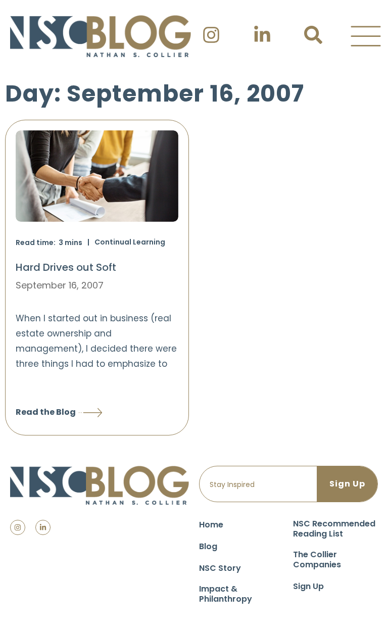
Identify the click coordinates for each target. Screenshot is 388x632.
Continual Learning (129, 242)
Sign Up (308, 586)
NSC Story (220, 568)
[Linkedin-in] (43, 527)
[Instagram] (17, 527)
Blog (208, 546)
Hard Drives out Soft (66, 267)
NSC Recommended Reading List (334, 529)
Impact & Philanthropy (225, 594)
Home (211, 524)
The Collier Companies (317, 559)
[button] (366, 36)
